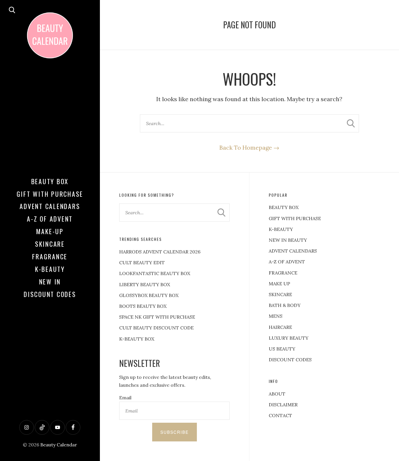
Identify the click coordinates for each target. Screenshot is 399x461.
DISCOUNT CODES (290, 359)
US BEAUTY (282, 349)
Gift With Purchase (50, 193)
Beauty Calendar (58, 445)
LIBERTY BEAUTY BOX (144, 284)
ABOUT (277, 394)
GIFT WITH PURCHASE (295, 218)
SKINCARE (280, 294)
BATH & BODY (285, 305)
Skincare (50, 243)
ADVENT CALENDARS (293, 251)
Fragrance (49, 256)
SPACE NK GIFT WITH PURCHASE (157, 317)
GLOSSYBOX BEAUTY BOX (148, 295)
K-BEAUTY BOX (136, 339)
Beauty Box (50, 181)
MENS (275, 316)
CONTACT (280, 415)
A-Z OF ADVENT (50, 218)
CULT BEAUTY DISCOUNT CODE (156, 328)
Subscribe (174, 432)
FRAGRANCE (283, 273)
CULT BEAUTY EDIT (142, 262)
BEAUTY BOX (284, 207)
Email (125, 397)
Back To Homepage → (249, 147)
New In (50, 281)
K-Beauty (50, 269)
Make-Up (50, 231)
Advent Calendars (50, 206)
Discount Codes (50, 294)
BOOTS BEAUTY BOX (142, 306)
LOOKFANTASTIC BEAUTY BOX (154, 273)
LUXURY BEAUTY (288, 338)
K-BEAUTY (281, 229)
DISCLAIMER (283, 405)
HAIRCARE (280, 327)
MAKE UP (279, 283)
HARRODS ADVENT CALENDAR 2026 (159, 252)
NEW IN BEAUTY (288, 240)
